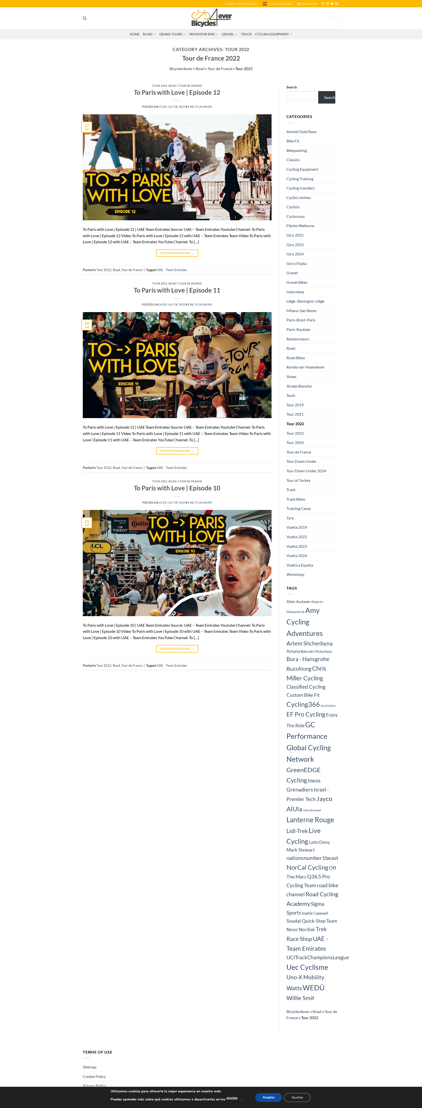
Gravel (228, 34)
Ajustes (297, 1097)
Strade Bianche (299, 386)
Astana (293, 651)
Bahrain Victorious (316, 651)
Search (291, 87)
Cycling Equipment (272, 34)
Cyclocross (295, 216)
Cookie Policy (94, 1076)
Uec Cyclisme (307, 967)
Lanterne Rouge (310, 819)
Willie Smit (300, 997)
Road (147, 34)
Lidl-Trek (297, 830)
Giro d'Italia (296, 263)
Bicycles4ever (180, 68)
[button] (307, 3)
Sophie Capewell (315, 913)
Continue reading (177, 253)
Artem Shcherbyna (309, 643)
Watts (294, 988)
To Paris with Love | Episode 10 (177, 488)
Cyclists (293, 206)
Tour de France (220, 68)
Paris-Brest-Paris (301, 319)
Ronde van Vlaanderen (305, 367)
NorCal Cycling (307, 867)
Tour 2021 (295, 414)
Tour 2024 (295, 442)
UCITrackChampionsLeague (317, 957)
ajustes (232, 1098)
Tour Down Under (301, 461)
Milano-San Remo (301, 310)
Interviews (295, 291)
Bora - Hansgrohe (307, 659)
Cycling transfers (300, 188)
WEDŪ (314, 987)
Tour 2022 (159, 85)
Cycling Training (299, 178)
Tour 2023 (295, 433)
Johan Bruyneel (312, 810)
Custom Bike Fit (303, 695)
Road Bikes (295, 357)
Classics (293, 159)
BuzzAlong (298, 668)
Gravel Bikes (296, 282)
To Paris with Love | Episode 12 (177, 92)
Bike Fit (292, 140)
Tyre (290, 518)
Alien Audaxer (298, 601)
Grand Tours (171, 34)
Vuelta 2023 (296, 546)
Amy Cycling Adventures (304, 621)
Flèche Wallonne (300, 225)
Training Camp (298, 508)
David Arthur (328, 705)
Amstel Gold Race (301, 131)
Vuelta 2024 (296, 555)
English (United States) (241, 4)
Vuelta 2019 (296, 527)
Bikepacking (296, 150)
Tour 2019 (295, 404)
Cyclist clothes (298, 197)
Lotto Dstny (319, 842)
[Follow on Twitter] (332, 4)
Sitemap (89, 1067)
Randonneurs (297, 339)
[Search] (84, 18)
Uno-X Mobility (305, 977)
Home (134, 34)
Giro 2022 (295, 235)
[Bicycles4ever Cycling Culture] (211, 18)
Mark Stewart (300, 850)
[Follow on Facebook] (322, 4)
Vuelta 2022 (296, 536)
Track (246, 34)
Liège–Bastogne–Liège (305, 301)
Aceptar (269, 1097)
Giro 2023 (295, 244)
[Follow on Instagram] (327, 4)
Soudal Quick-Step (306, 921)
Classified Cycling (306, 687)
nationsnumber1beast (312, 858)
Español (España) (280, 4)
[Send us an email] (336, 4)
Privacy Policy (94, 1085)
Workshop (295, 574)
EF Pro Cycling (305, 714)
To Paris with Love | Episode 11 (177, 290)
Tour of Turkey (298, 480)
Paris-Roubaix (298, 329)
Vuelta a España (299, 565)
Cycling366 (303, 704)
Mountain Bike (202, 34)
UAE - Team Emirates (172, 270)
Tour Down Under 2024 (306, 470)
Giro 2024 (295, 254)
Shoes (291, 376)
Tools (290, 395)
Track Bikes (295, 499)
